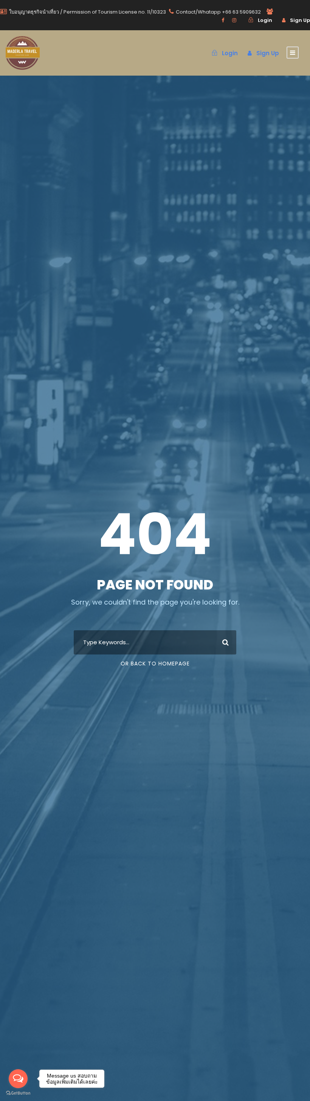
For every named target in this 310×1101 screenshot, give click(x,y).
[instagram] (234, 20)
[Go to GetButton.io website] (18, 1093)
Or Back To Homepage (155, 663)
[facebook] (223, 20)
